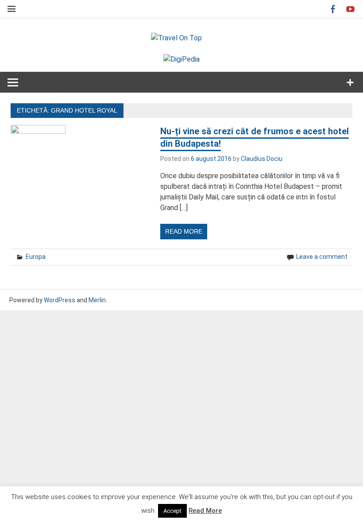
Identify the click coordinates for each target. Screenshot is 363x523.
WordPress (59, 300)
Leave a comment (322, 256)
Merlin (97, 300)
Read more (183, 231)
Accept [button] (172, 510)
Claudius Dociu (261, 158)
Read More (205, 511)
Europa (36, 256)
